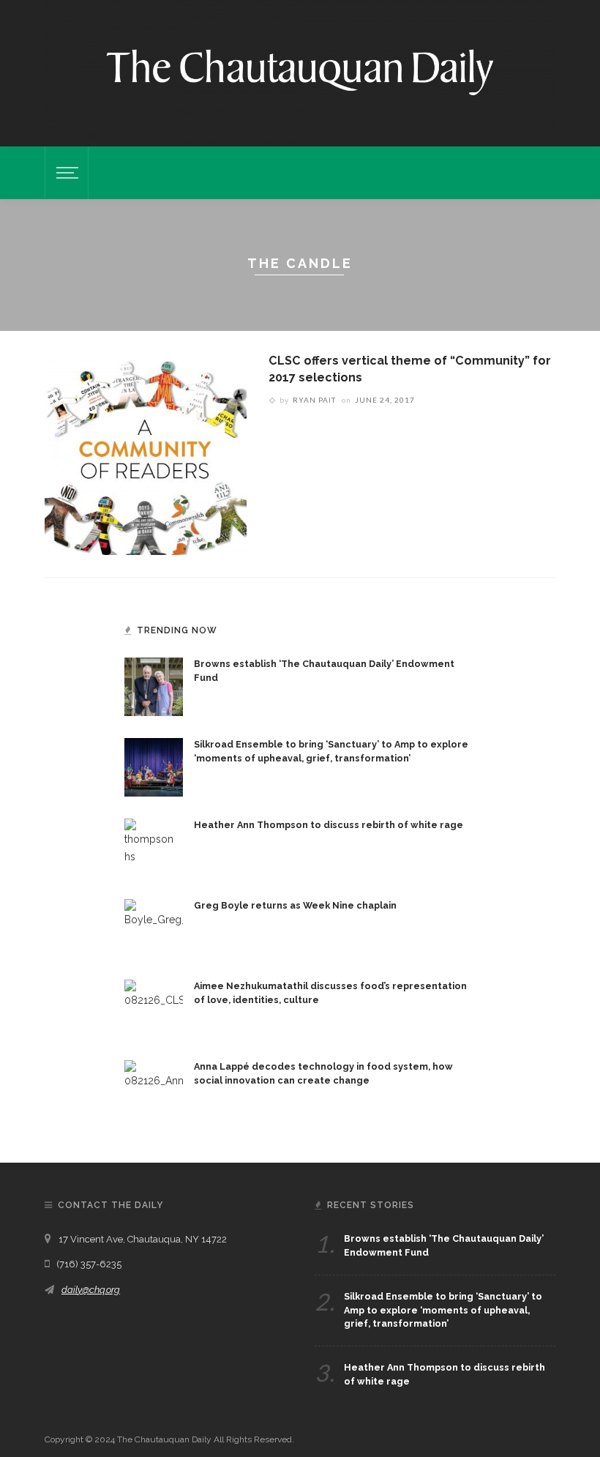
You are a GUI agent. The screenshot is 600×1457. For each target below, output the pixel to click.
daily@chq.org (90, 1289)
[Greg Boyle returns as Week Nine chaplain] (153, 927)
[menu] (65, 173)
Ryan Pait (314, 399)
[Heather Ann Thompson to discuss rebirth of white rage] (153, 846)
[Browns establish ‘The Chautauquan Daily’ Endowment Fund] (153, 685)
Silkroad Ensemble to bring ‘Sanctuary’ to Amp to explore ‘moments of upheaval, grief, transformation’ (443, 1310)
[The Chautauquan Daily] (300, 71)
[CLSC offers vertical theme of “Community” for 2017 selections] (146, 453)
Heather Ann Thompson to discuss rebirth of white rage (328, 824)
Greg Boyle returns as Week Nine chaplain (295, 905)
